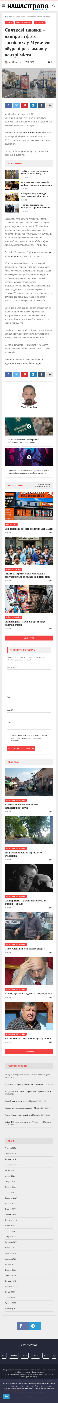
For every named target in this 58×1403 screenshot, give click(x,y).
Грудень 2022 (10, 1303)
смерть (30, 1355)
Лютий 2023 (10, 1292)
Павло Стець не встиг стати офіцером (25, 948)
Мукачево (39, 23)
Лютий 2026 (10, 1170)
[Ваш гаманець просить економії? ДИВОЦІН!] (29, 506)
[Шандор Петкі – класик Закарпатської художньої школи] (29, 878)
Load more (29, 638)
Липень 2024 (10, 1203)
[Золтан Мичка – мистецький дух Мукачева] (29, 1016)
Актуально (11, 524)
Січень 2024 (10, 1231)
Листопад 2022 (11, 1309)
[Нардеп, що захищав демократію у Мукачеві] (29, 971)
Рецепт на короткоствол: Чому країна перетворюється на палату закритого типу (27, 575)
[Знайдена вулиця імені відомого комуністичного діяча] (29, 782)
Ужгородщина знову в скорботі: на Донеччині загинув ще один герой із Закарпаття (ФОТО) (36, 183)
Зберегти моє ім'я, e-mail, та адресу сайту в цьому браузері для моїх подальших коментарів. (29, 737)
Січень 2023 (10, 1297)
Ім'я (9, 697)
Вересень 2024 (11, 1198)
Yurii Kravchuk (29, 407)
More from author (42, 486)
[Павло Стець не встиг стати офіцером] (29, 926)
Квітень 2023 (10, 1281)
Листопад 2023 (11, 1242)
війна (19, 1355)
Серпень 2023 (10, 1259)
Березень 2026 (11, 1165)
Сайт (9, 722)
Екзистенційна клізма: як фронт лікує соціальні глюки (25, 623)
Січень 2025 (10, 1192)
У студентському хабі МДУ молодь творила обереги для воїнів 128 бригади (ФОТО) (34, 195)
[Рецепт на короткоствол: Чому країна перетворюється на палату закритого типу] (29, 551)
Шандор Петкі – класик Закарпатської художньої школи (25, 902)
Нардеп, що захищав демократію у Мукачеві (28, 993)
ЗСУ (41, 1355)
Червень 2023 (10, 1270)
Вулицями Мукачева (15, 800)
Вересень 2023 (11, 1253)
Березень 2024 (11, 1220)
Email (10, 710)
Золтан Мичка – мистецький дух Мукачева (28, 1038)
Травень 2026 (10, 1154)
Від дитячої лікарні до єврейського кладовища (23, 854)
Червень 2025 (10, 1187)
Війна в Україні (23, 23)
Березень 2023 (11, 1286)
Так (6, 1396)
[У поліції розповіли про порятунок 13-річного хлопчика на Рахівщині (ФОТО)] (12, 208)
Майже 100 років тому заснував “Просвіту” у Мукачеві (28, 1122)
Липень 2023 (10, 1264)
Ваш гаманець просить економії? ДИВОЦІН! (29, 528)
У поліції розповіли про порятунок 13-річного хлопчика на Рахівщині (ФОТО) (36, 206)
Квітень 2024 (10, 1214)
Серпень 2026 (10, 1148)
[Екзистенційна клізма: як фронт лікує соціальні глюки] (29, 599)
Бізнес (10, 16)
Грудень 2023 (10, 1237)
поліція (9, 1355)
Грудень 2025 (10, 1181)
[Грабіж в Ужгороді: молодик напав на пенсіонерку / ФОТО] (12, 174)
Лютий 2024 (10, 1226)
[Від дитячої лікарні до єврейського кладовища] (29, 830)
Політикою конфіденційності (13, 1391)
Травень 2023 (10, 1275)
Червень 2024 (10, 1209)
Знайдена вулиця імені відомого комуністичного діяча (22, 806)
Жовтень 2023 (11, 1248)
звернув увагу (25, 151)
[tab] (44, 485)
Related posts (44, 484)
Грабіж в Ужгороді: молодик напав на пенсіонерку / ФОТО (35, 172)
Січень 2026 (10, 1176)
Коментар (12, 667)
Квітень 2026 (10, 1159)
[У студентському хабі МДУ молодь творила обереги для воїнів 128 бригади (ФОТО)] (12, 196)
